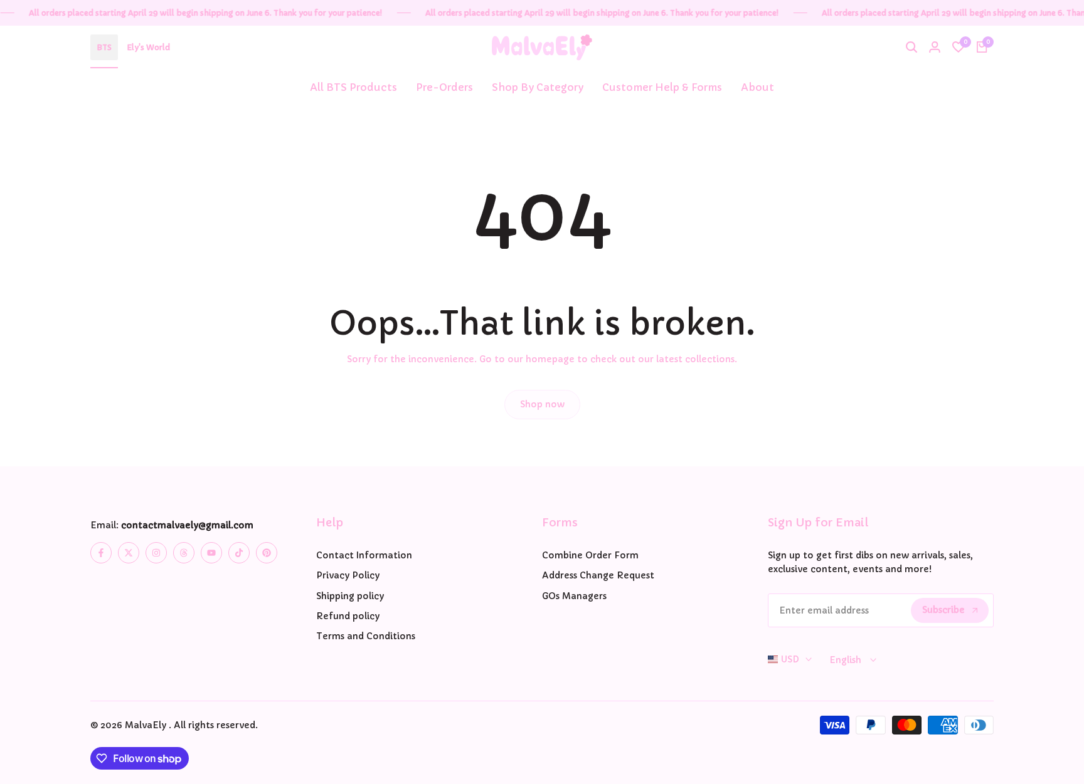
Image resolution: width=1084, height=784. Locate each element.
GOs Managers (574, 596)
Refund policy (348, 616)
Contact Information (364, 555)
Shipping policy (350, 596)
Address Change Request (598, 575)
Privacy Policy (348, 575)
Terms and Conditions (365, 636)
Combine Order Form (590, 555)
